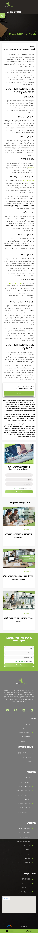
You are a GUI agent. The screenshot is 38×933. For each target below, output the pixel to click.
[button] (34, 5)
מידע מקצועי (27, 529)
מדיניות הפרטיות (15, 488)
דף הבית (32, 32)
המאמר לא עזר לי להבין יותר (24, 389)
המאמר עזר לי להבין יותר (25, 386)
